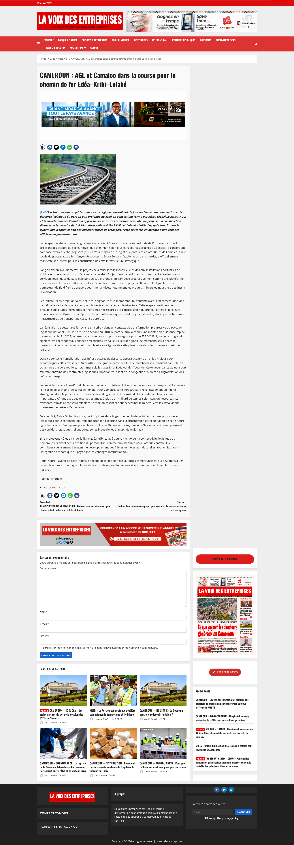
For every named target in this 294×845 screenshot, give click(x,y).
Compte (94, 47)
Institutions (141, 40)
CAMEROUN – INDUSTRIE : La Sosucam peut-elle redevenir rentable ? (161, 712)
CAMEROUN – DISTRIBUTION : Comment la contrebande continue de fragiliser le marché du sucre (112, 767)
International (160, 40)
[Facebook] (217, 790)
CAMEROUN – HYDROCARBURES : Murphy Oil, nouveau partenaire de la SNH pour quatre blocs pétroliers (222, 718)
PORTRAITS (205, 40)
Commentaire (49, 568)
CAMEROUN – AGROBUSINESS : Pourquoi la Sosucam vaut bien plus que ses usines (163, 765)
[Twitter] (224, 790)
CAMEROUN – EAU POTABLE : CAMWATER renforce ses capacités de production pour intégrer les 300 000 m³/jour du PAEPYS (222, 703)
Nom (43, 612)
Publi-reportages (226, 40)
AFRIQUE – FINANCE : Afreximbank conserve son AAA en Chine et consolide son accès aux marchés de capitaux (224, 733)
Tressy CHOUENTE (102, 719)
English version (121, 40)
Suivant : (152, 506)
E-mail (44, 624)
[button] (38, 43)
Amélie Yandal (50, 722)
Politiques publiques (183, 40)
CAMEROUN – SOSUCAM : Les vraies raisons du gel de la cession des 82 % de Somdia (61, 714)
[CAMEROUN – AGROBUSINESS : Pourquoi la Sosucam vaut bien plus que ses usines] (163, 743)
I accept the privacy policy (223, 818)
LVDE (44, 212)
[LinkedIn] (231, 790)
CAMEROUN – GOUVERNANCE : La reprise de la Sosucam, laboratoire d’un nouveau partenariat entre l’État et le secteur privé (63, 767)
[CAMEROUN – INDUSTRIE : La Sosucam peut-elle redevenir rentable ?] (163, 690)
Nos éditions (76, 47)
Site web (44, 636)
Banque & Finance (67, 40)
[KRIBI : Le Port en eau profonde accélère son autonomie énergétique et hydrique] (113, 690)
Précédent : (75, 506)
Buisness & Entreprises (94, 40)
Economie (48, 40)
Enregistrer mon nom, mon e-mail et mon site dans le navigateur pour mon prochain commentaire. (100, 647)
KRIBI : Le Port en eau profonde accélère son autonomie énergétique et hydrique (112, 712)
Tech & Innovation (55, 47)
